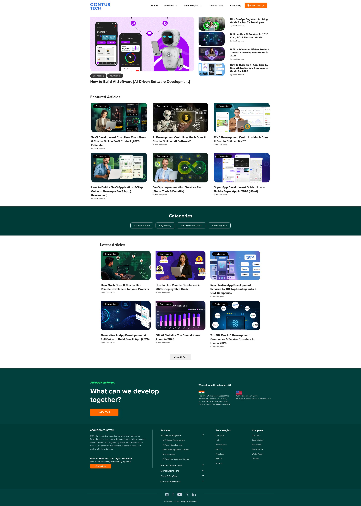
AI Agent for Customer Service (176, 458)
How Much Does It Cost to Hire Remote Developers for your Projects (125, 287)
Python (219, 458)
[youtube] (179, 494)
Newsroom (256, 444)
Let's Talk (255, 5)
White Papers (258, 454)
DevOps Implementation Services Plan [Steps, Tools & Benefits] (177, 189)
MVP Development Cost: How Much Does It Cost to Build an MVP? (241, 139)
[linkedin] (194, 494)
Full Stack (220, 435)
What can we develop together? (124, 395)
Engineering (98, 75)
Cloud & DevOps (168, 476)
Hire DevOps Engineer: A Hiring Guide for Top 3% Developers (249, 21)
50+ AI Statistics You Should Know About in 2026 (178, 337)
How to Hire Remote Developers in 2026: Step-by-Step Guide (178, 287)
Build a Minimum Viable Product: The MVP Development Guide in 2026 (249, 52)
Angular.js (220, 454)
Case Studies (216, 5)
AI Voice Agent (169, 454)
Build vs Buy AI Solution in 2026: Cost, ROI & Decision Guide (249, 36)
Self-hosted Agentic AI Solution (176, 449)
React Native (221, 444)
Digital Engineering (169, 470)
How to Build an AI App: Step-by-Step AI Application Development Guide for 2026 (249, 68)
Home (154, 5)
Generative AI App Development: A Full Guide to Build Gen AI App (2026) (125, 337)
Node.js (219, 463)
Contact (255, 458)
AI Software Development (174, 440)
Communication (142, 225)
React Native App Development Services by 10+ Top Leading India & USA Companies (233, 289)
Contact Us (100, 466)
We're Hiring (257, 449)
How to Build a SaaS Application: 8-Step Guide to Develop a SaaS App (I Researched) (117, 191)
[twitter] (187, 494)
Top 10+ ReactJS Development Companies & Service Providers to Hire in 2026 (232, 339)
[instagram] (167, 494)
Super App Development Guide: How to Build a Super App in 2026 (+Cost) (239, 189)
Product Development (171, 465)
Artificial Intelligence (170, 435)
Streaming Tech (219, 225)
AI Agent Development (172, 444)
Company (235, 5)
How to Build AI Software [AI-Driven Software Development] (140, 81)
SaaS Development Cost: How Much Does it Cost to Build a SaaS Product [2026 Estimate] (118, 141)
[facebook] (173, 494)
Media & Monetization (191, 225)
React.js (219, 449)
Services (169, 5)
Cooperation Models (170, 481)
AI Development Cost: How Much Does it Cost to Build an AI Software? (179, 139)
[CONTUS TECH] (100, 5)
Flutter (218, 440)
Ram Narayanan (238, 26)
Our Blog (256, 435)
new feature (115, 75)
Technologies (191, 5)
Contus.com (171, 501)
